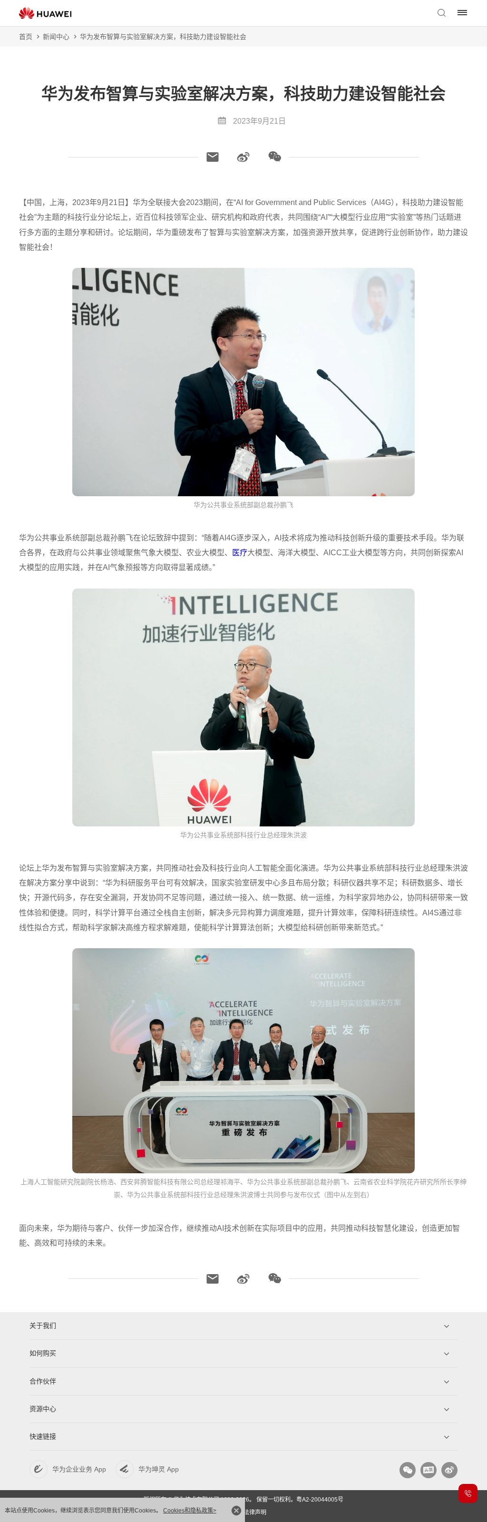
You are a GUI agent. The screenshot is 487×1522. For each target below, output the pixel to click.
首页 (25, 36)
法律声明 (255, 1512)
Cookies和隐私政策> (189, 1510)
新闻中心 (56, 36)
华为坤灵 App (158, 1469)
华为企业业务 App (79, 1469)
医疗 (239, 553)
